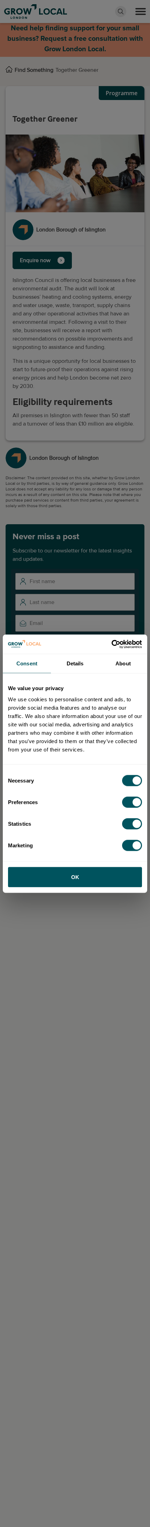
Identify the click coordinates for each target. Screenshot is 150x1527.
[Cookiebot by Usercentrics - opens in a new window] (111, 644)
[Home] (9, 70)
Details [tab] (75, 663)
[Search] (120, 11)
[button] (140, 11)
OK (75, 877)
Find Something (34, 70)
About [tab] (123, 663)
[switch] (132, 802)
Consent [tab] (26, 663)
